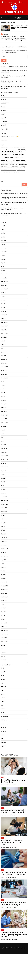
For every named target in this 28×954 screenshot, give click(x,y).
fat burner (3, 697)
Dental (2, 99)
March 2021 (3, 444)
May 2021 (3, 437)
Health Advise (4, 720)
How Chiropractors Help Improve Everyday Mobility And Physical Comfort (19, 27)
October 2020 (4, 463)
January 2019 (4, 541)
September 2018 (4, 556)
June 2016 (3, 652)
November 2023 (4, 326)
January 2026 (4, 248)
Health (2, 95)
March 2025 (3, 270)
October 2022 (4, 374)
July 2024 (3, 296)
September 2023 (4, 333)
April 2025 (3, 266)
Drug (2, 683)
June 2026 (3, 229)
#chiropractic (20, 36)
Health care (3, 103)
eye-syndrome (9, 160)
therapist (16, 170)
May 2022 (3, 392)
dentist (15, 154)
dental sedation (9, 154)
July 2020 (3, 474)
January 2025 (4, 277)
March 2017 (3, 619)
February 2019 (4, 537)
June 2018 (3, 567)
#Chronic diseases (6, 40)
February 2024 (4, 315)
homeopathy (9, 164)
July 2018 (3, 563)
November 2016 (4, 634)
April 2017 (3, 615)
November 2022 (4, 370)
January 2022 (4, 407)
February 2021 (4, 448)
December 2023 (4, 322)
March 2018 (3, 578)
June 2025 (3, 259)
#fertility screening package (18, 40)
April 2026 (3, 237)
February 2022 (4, 404)
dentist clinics (9, 157)
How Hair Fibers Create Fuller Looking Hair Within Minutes (14, 66)
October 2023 (4, 329)
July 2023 (3, 341)
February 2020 (4, 493)
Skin (2, 114)
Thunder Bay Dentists (4, 172)
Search (2, 181)
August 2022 (4, 381)
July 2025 (3, 255)
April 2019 (3, 530)
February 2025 (4, 274)
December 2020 (4, 456)
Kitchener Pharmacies (4, 166)
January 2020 (4, 496)
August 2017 (4, 600)
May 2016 (3, 656)
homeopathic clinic (4, 164)
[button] (25, 22)
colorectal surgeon (10, 149)
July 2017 (3, 604)
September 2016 (4, 641)
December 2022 (4, 366)
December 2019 (4, 500)
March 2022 (3, 400)
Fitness (2, 106)
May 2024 (3, 303)
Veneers (9, 172)
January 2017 (4, 626)
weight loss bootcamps (14, 172)
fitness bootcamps (4, 162)
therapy (24, 170)
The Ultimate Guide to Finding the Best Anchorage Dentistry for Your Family (14, 873)
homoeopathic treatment (23, 164)
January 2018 (4, 582)
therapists (21, 170)
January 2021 (4, 452)
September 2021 (4, 422)
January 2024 (4, 318)
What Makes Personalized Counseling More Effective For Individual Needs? (13, 811)
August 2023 (4, 337)
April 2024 (3, 307)
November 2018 (4, 548)
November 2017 (4, 589)
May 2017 (3, 611)
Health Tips (3, 731)
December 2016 (4, 630)
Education (3, 690)
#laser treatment (11, 36)
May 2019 (3, 526)
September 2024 (4, 289)
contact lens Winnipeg (17, 149)
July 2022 (3, 385)
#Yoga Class (16, 38)
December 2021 (4, 411)
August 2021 (4, 426)
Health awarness (4, 723)
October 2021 (4, 418)
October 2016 (4, 637)
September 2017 (4, 597)
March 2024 (3, 311)
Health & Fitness (4, 716)
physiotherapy (4, 170)
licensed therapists (17, 166)
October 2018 (4, 552)
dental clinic (9, 152)
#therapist (4, 36)
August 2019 (4, 515)
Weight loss (3, 129)
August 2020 (4, 470)
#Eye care (22, 38)
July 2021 (3, 430)
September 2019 (4, 511)
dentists (4, 160)
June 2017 (3, 608)
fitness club (13, 162)
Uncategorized (4, 742)
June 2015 (3, 660)
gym (23, 162)
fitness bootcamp (21, 160)
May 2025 (3, 263)
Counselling (3, 671)
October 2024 (4, 285)
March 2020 (3, 489)
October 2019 (4, 507)
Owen (14, 785)
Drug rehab (3, 686)
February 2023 (4, 359)
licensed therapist (11, 166)
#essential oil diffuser (6, 38)
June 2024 (3, 300)
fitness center (9, 162)
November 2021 (4, 415)
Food (2, 705)
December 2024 (4, 281)
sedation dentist (10, 170)
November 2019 (4, 504)
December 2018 (4, 545)
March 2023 (3, 355)
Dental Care (3, 110)
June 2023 (3, 344)
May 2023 (3, 348)
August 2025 (4, 251)
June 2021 (3, 433)
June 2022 (3, 389)
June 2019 (3, 522)
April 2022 (3, 396)
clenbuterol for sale (4, 149)
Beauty (2, 117)
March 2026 (3, 240)
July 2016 (3, 649)
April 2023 (3, 352)
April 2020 (3, 485)
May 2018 (3, 571)
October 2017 (4, 593)
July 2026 (3, 225)
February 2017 (4, 623)
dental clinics (15, 151)
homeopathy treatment (15, 164)
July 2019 (3, 519)
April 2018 (3, 574)
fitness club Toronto (19, 162)
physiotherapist (21, 167)
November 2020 (4, 459)
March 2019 (3, 534)
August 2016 (4, 645)
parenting (3, 735)
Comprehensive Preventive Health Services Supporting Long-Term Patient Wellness (14, 935)
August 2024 (4, 292)
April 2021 (3, 441)
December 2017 (4, 585)
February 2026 (4, 244)
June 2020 (3, 478)
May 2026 (3, 233)
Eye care (2, 121)
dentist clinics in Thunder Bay (18, 157)
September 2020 (4, 467)
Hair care (3, 125)
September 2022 (4, 378)
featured (14, 160)
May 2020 (3, 482)
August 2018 (4, 559)
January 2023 (4, 363)
